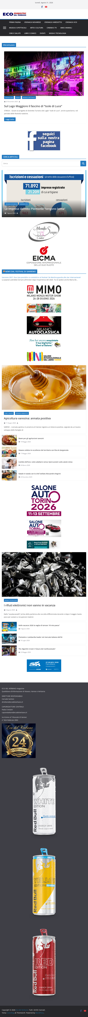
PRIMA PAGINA (15, 22)
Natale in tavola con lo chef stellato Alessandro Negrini (40, 474)
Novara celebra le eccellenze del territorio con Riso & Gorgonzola (43, 450)
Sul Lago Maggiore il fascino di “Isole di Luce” (33, 106)
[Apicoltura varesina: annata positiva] (44, 387)
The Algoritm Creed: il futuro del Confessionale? (37, 649)
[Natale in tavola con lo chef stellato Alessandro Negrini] (9, 475)
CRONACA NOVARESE (32, 22)
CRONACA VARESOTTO (53, 22)
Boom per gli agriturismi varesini (31, 438)
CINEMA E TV (52, 28)
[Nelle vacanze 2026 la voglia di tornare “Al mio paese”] (9, 627)
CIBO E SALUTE (15, 33)
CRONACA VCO (71, 22)
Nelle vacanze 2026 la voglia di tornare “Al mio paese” (39, 625)
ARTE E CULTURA (36, 28)
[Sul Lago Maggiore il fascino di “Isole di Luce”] (44, 73)
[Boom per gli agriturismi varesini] (9, 440)
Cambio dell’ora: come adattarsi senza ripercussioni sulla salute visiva (45, 462)
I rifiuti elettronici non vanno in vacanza (30, 209)
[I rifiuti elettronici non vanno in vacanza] (44, 171)
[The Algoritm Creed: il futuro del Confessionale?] (9, 650)
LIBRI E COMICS (30, 33)
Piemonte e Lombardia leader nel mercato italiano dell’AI (40, 637)
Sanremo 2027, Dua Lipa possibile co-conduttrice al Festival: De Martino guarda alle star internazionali (41, 277)
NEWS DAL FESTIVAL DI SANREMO (20, 271)
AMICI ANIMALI (66, 28)
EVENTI (42, 33)
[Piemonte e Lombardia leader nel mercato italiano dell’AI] (9, 639)
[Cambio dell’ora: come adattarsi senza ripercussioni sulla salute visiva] (9, 463)
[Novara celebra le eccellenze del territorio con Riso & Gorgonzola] (9, 452)
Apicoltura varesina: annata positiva (27, 418)
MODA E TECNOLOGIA (57, 33)
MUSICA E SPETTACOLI (17, 28)
